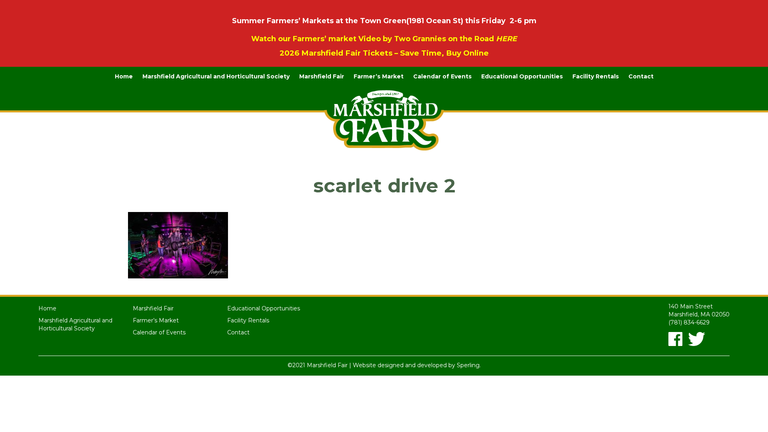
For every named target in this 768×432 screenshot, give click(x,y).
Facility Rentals (595, 76)
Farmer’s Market (379, 76)
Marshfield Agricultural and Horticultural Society (216, 76)
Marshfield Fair (321, 76)
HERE (506, 38)
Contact (641, 76)
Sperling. (469, 365)
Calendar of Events (442, 76)
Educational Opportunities (522, 76)
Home (124, 76)
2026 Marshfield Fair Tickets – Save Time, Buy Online (384, 53)
